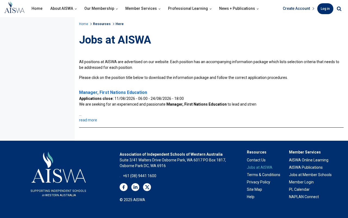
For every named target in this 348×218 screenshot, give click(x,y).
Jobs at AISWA (259, 167)
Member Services (141, 8)
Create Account (296, 8)
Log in (325, 9)
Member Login (301, 182)
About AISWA (61, 8)
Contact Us (256, 160)
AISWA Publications (306, 167)
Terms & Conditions (263, 175)
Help (250, 197)
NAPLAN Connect (304, 197)
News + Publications (237, 8)
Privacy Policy (258, 182)
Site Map (254, 189)
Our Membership (99, 8)
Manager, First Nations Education (113, 92)
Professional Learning (188, 8)
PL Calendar (299, 189)
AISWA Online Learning (308, 160)
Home (37, 8)
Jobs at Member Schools (310, 175)
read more (88, 120)
